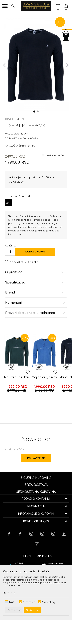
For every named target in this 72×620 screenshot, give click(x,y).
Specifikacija (15, 282)
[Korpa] (66, 2)
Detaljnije (9, 593)
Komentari (13, 302)
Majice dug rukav (16, 133)
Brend (10, 292)
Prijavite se (36, 458)
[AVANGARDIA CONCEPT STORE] (36, 6)
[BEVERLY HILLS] (11, 367)
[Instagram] (31, 533)
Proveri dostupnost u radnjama (30, 313)
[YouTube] (64, 533)
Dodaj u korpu (35, 251)
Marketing (48, 601)
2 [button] (38, 112)
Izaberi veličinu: (18, 196)
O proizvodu (14, 272)
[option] (36, 64)
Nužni (12, 601)
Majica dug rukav (16, 377)
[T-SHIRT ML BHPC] (17, 352)
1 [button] (34, 112)
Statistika (29, 601)
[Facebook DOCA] (20, 533)
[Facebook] (9, 533)
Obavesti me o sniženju (54, 155)
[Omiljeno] (58, 6)
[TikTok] (37, 544)
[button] (13, 6)
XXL (8, 203)
